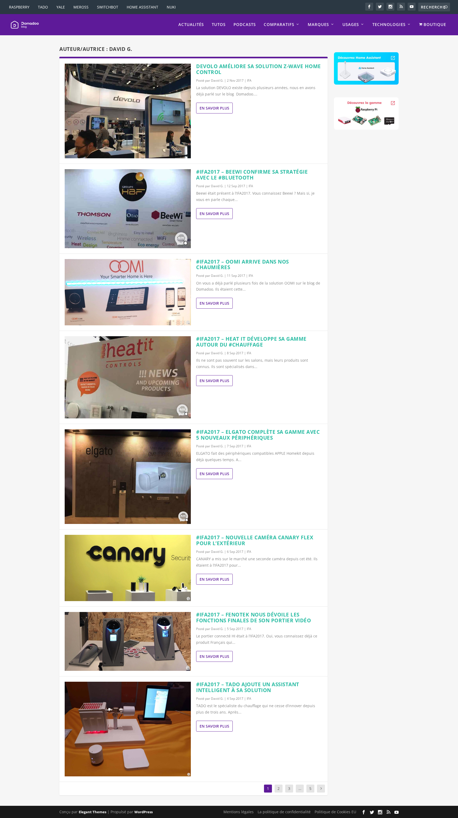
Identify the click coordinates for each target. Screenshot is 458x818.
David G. (217, 80)
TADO (43, 7)
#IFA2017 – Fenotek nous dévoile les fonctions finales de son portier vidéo (253, 617)
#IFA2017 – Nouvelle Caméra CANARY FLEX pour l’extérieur (254, 540)
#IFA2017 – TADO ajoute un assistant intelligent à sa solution (247, 687)
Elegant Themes (92, 812)
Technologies (389, 24)
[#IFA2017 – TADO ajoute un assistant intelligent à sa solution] (128, 729)
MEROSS (81, 7)
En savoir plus (214, 108)
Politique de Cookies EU (335, 811)
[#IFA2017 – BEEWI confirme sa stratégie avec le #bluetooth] (128, 208)
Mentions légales (238, 811)
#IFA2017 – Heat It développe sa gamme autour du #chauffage (251, 341)
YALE (60, 7)
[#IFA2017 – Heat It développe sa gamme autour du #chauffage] (128, 377)
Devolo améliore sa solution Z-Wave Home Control (258, 69)
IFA (249, 80)
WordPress (143, 812)
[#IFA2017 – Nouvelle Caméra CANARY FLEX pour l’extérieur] (128, 568)
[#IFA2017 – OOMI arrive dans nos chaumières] (128, 292)
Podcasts (245, 24)
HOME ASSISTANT (142, 7)
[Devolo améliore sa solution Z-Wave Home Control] (128, 111)
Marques (318, 24)
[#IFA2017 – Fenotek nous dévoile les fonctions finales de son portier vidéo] (128, 641)
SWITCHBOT (107, 7)
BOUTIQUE (434, 24)
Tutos (219, 24)
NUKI (171, 7)
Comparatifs (279, 24)
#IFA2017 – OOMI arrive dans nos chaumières (242, 264)
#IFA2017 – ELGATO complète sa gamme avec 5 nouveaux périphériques (258, 434)
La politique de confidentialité (284, 811)
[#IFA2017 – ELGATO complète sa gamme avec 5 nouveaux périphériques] (128, 476)
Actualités (191, 24)
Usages (350, 24)
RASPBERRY (19, 7)
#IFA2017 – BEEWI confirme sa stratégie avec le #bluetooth (252, 174)
